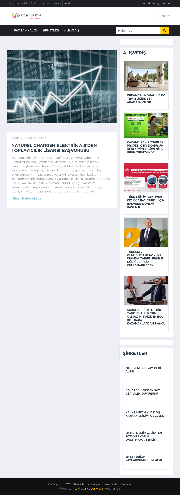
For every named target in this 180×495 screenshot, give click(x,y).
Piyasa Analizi (25, 30)
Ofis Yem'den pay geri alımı (143, 370)
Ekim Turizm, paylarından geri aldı (144, 458)
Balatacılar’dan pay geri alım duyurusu (143, 392)
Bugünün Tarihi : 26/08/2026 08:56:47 (30, 3)
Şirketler (50, 30)
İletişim (68, 3)
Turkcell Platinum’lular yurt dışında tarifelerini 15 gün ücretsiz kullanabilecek (145, 258)
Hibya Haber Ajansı (91, 488)
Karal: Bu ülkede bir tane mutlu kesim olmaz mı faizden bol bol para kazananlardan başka (146, 316)
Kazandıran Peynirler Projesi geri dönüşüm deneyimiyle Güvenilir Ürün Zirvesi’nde (145, 147)
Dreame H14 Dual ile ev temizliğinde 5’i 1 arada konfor (146, 99)
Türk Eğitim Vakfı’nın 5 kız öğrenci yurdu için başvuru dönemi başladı (145, 202)
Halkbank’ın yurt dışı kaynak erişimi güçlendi (145, 414)
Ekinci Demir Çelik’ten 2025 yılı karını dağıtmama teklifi (144, 436)
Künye (57, 3)
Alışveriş (71, 30)
